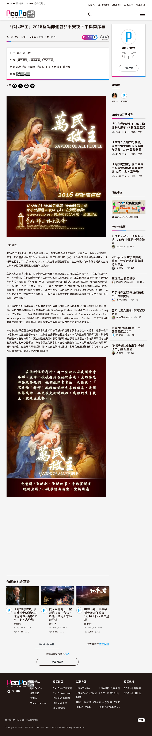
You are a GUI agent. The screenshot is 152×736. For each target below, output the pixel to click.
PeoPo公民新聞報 (63, 688)
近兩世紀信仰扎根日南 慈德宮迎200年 (127, 329)
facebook (9, 691)
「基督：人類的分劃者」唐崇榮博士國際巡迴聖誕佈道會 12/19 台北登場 (127, 146)
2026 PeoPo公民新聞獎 (86, 695)
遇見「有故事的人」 (110, 707)
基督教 (40, 66)
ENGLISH (116, 4)
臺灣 (19, 53)
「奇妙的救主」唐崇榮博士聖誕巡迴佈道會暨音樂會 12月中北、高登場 (26, 614)
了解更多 (128, 68)
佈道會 (67, 66)
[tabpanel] (58, 654)
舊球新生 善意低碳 (123, 278)
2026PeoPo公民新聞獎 (125, 217)
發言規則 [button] (104, 644)
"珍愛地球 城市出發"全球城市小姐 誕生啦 (128, 347)
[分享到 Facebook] (14, 86)
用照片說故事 (83, 707)
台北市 (27, 53)
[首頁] (21, 14)
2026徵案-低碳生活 (109, 688)
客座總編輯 (59, 708)
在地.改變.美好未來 (109, 702)
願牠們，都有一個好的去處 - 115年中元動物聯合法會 (128, 239)
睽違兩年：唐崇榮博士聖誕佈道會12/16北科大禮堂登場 (96, 614)
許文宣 (119, 335)
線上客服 (140, 4)
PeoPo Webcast (124, 282)
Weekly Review (38, 703)
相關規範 (34, 693)
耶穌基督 (21, 66)
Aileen (119, 246)
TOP (141, 720)
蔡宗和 (119, 267)
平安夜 (49, 66)
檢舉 (104, 37)
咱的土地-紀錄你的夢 (87, 702)
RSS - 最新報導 (132, 688)
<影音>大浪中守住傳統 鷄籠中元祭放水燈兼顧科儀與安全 (128, 260)
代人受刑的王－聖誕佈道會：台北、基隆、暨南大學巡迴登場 (60, 614)
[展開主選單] (142, 14)
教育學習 (35, 60)
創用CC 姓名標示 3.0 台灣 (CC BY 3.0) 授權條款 (23, 74)
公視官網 (128, 4)
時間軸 (33, 698)
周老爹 (119, 353)
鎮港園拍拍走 (123, 317)
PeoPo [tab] (46, 644)
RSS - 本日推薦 (132, 693)
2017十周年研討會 (109, 693)
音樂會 (58, 66)
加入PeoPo (103, 4)
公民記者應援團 (61, 698)
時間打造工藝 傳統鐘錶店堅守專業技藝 (128, 294)
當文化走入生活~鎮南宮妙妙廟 (128, 312)
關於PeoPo (36, 688)
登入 (92, 5)
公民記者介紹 (60, 703)
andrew (17, 623)
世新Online (121, 299)
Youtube (18, 691)
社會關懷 (22, 60)
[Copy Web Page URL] (32, 86)
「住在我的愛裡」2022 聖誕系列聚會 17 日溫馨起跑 (128, 125)
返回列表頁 (58, 661)
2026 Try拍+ (83, 688)
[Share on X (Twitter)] (20, 86)
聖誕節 (31, 66)
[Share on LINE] (26, 86)
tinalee (115, 101)
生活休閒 (48, 60)
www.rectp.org (39, 350)
